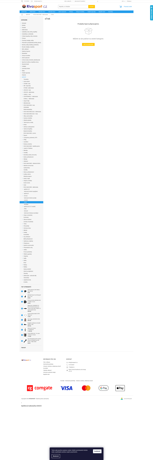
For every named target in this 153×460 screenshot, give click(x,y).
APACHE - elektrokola (29, 92)
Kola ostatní (27, 81)
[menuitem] (24, 11)
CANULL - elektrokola (29, 98)
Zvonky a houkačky (28, 221)
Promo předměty (28, 251)
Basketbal (24, 53)
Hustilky (26, 152)
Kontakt (62, 380)
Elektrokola (25, 29)
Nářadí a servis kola (28, 165)
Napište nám (46, 374)
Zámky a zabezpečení (29, 126)
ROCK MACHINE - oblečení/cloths (32, 163)
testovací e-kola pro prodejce (31, 213)
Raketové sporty (26, 51)
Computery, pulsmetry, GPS (30, 137)
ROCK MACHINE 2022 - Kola (31, 113)
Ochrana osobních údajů (49, 372)
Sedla (25, 258)
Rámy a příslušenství (29, 172)
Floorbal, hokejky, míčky (28, 40)
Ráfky (25, 260)
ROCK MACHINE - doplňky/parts (32, 146)
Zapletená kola (27, 280)
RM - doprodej (27, 85)
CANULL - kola (27, 94)
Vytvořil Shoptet (128, 398)
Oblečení (26, 161)
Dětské (23, 25)
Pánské (24, 27)
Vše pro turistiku (26, 55)
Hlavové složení (27, 219)
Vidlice (25, 249)
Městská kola (27, 103)
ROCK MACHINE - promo (30, 133)
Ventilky (26, 169)
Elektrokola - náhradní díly (30, 275)
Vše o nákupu (67, 1)
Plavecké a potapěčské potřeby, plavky (31, 42)
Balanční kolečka (28, 131)
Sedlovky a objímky (28, 241)
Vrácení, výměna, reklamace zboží (84, 380)
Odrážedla (26, 107)
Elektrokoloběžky (28, 109)
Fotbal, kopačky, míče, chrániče (29, 36)
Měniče (25, 230)
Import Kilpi (26, 100)
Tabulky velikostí (47, 370)
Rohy (25, 262)
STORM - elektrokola (29, 88)
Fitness (24, 38)
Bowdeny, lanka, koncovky (30, 154)
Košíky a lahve (27, 174)
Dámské (24, 23)
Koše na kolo (27, 182)
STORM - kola (27, 83)
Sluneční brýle (25, 64)
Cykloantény (27, 167)
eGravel (26, 211)
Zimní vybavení (25, 57)
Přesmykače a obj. (28, 247)
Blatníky (26, 150)
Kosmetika (26, 234)
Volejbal (24, 66)
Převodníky (26, 226)
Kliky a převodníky (28, 116)
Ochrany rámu (27, 228)
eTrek (25, 202)
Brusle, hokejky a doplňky (28, 47)
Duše (25, 185)
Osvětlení (26, 141)
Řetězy (25, 264)
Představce (26, 243)
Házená (24, 75)
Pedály (25, 232)
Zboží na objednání (28, 271)
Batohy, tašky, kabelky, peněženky (30, 44)
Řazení (25, 135)
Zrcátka (25, 282)
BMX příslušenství (28, 239)
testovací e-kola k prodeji (30, 198)
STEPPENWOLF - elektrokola (31, 96)
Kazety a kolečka (28, 118)
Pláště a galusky (28, 254)
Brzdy (25, 124)
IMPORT (24, 77)
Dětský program (28, 176)
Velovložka (26, 277)
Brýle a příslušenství (28, 157)
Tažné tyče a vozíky (28, 122)
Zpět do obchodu (88, 44)
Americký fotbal (26, 68)
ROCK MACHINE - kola (29, 105)
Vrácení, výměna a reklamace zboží (52, 366)
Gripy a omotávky (28, 215)
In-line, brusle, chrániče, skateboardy (31, 60)
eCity (25, 208)
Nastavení (56, 456)
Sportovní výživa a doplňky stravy (30, 62)
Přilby (25, 139)
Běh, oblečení (25, 49)
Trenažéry (26, 79)
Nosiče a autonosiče (29, 245)
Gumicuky (26, 217)
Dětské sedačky (27, 120)
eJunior (26, 200)
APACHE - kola (27, 90)
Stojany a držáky (28, 180)
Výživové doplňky (28, 129)
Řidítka (25, 267)
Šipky (23, 70)
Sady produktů (27, 269)
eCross (25, 195)
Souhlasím (97, 451)
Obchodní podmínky (80, 1)
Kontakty (45, 368)
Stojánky (26, 256)
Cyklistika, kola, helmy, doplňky (29, 31)
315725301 (71, 364)
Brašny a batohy (28, 144)
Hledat (92, 6)
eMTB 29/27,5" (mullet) (29, 206)
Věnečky (26, 273)
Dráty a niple (27, 178)
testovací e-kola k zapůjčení (31, 191)
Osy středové (27, 236)
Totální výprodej (26, 72)
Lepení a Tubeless (28, 148)
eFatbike (26, 204)
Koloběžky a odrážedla (27, 34)
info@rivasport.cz (73, 362)
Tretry (25, 223)
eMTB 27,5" (27, 189)
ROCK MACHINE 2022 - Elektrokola (32, 111)
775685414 (71, 367)
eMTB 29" (26, 193)
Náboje (25, 159)
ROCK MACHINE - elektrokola (31, 187)
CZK (123, 1)
